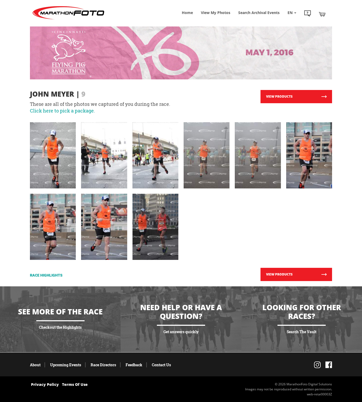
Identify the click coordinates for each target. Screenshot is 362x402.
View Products (279, 96)
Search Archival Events (259, 12)
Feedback (134, 364)
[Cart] (322, 14)
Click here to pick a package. (62, 110)
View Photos (215, 12)
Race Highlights (46, 275)
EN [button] (291, 12)
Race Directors (103, 364)
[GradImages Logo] (68, 19)
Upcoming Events (65, 364)
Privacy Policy (45, 384)
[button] (307, 14)
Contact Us (161, 364)
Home (187, 12)
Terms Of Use (75, 384)
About (35, 364)
